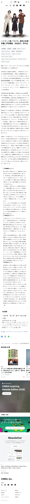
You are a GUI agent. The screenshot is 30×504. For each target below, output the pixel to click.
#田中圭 (13, 51)
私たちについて (4, 490)
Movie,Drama (7, 343)
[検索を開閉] (26, 2)
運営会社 (16, 490)
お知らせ (2, 494)
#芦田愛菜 (4, 48)
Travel (13, 467)
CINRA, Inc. (6, 479)
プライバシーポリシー (5, 497)
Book (24, 466)
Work (10, 467)
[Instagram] (14, 5)
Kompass (6, 472)
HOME (2, 343)
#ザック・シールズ (5, 61)
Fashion (18, 467)
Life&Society (4, 467)
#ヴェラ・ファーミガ (16, 53)
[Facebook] (17, 5)
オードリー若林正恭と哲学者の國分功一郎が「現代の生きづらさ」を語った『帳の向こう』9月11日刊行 (13, 370)
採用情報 (2, 492)
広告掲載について (18, 492)
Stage (20, 466)
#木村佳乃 (9, 48)
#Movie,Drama (19, 51)
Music (2, 466)
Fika (2, 472)
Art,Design (7, 466)
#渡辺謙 (14, 48)
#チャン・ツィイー (21, 48)
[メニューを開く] (28, 2)
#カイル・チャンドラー (6, 53)
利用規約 (16, 497)
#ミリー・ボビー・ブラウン (7, 56)
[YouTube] (20, 5)
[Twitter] (10, 5)
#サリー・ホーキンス (6, 51)
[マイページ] (2, 2)
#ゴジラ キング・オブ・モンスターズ (9, 59)
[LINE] (24, 5)
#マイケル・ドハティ (22, 59)
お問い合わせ (17, 494)
